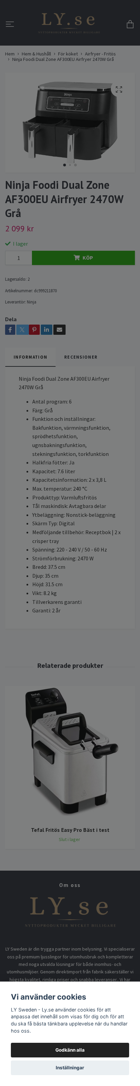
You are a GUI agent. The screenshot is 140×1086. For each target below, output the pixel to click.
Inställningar (70, 1067)
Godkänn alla (70, 1050)
